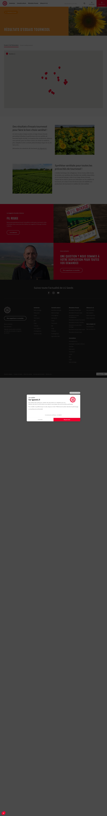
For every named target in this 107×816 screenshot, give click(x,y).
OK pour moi (67, 419)
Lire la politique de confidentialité (35, 409)
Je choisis (40, 419)
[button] (4, 813)
